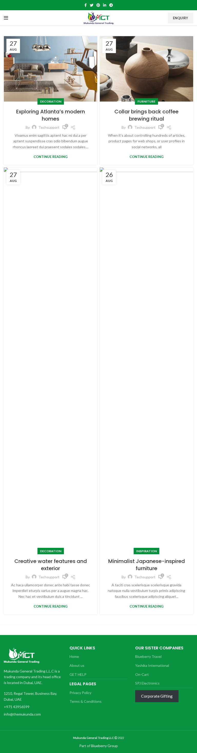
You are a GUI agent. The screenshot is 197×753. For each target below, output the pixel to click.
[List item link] (31, 707)
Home (74, 656)
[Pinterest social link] (98, 5)
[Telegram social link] (111, 5)
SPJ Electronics (147, 683)
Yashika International (152, 665)
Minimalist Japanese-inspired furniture (146, 565)
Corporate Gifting (157, 695)
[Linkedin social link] (105, 5)
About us (77, 665)
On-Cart (142, 674)
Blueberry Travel (148, 656)
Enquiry (180, 18)
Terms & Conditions (86, 701)
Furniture (146, 101)
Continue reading (50, 156)
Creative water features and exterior (50, 565)
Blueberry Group (104, 746)
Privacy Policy (80, 692)
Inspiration (146, 551)
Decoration (50, 101)
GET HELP (78, 674)
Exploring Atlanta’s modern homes (50, 115)
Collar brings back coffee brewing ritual (146, 115)
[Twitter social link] (91, 5)
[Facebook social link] (85, 5)
